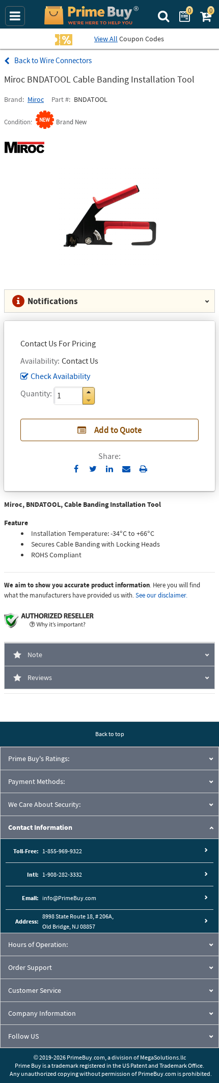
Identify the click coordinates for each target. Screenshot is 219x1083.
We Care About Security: (44, 804)
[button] (88, 392)
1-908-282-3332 (62, 874)
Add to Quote (118, 430)
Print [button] (143, 469)
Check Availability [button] (60, 376)
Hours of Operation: (38, 944)
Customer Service (34, 990)
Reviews (40, 677)
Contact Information (40, 827)
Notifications (53, 301)
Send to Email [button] (126, 469)
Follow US (23, 1036)
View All (106, 38)
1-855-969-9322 (62, 851)
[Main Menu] (15, 16)
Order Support (30, 967)
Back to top (109, 734)
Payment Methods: (36, 781)
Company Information (42, 1013)
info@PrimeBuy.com (69, 898)
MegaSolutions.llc (163, 1057)
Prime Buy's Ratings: (38, 758)
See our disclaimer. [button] (161, 595)
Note (35, 654)
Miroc (36, 99)
